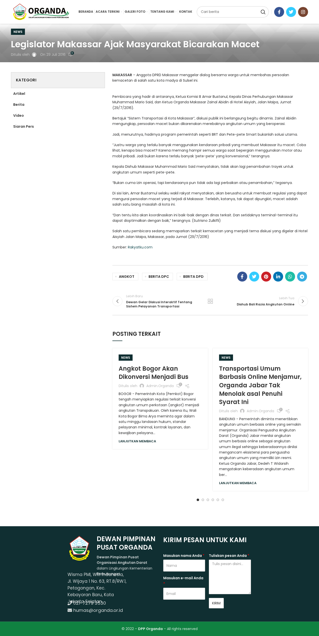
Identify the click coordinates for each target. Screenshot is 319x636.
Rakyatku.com (140, 247)
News (17, 32)
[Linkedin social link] (278, 277)
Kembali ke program (210, 301)
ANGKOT (126, 276)
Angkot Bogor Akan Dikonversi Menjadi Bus (153, 372)
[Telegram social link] (302, 277)
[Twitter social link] (291, 12)
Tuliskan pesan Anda (229, 555)
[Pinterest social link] (266, 277)
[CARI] (263, 12)
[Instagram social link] (303, 12)
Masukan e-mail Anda (183, 581)
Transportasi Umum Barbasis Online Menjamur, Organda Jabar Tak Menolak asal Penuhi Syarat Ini (260, 385)
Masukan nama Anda (183, 555)
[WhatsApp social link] (290, 277)
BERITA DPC (159, 276)
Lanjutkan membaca (137, 441)
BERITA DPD (193, 276)
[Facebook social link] (279, 12)
